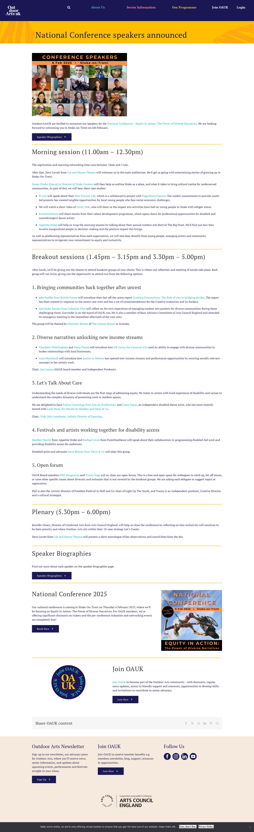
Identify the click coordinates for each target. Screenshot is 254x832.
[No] (249, 827)
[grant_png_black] (127, 793)
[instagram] (175, 756)
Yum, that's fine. (187, 826)
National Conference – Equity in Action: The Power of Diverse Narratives (152, 123)
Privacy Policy (206, 826)
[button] (68, 7)
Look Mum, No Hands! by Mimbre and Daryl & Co (77, 409)
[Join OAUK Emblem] (68, 666)
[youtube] (193, 756)
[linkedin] (184, 756)
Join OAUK (119, 682)
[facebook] (167, 756)
